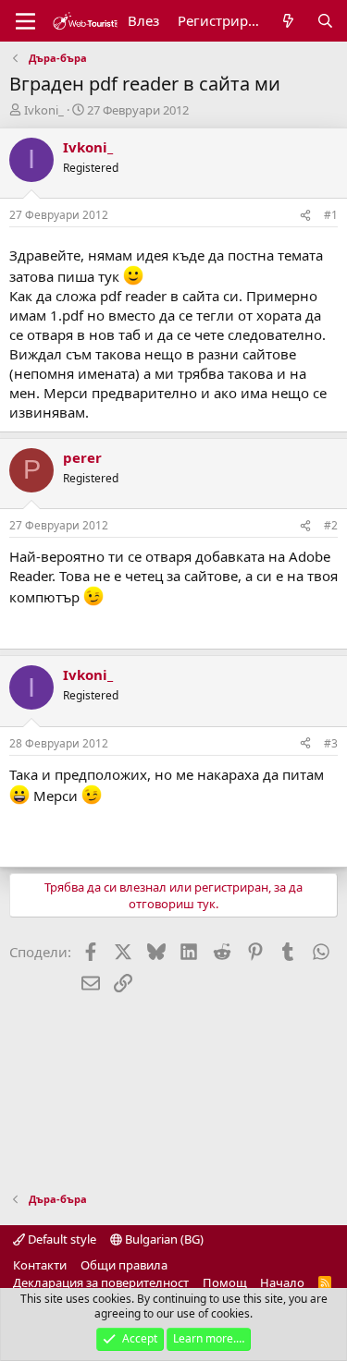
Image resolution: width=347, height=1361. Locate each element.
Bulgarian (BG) (163, 1239)
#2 (331, 525)
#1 (331, 215)
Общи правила (124, 1265)
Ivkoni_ (44, 110)
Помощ (225, 1282)
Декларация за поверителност (101, 1282)
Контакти (40, 1265)
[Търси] (325, 21)
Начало (282, 1282)
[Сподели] (305, 215)
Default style (60, 1239)
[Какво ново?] (288, 21)
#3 (331, 743)
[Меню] (25, 21)
